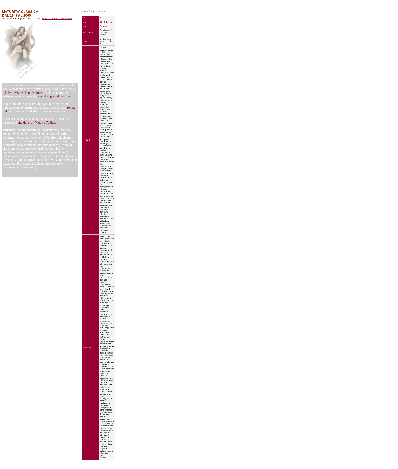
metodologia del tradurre (54, 96)
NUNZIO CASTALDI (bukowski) (57, 18)
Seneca (103, 26)
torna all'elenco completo (94, 11)
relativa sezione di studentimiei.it (24, 92)
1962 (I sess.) (106, 22)
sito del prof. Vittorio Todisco (37, 122)
